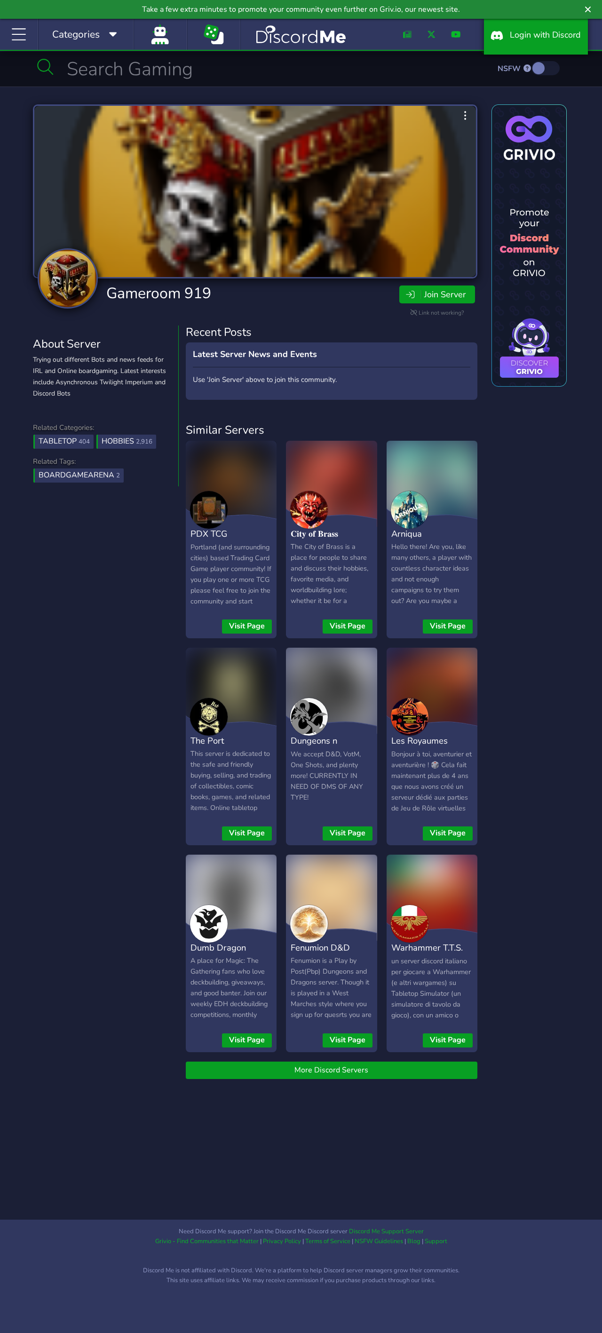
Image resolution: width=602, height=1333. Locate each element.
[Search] (45, 66)
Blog (413, 1241)
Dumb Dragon (218, 947)
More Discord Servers (331, 1070)
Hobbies (127, 441)
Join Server (445, 294)
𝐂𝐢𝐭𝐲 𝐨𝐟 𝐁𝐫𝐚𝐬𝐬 (314, 534)
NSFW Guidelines (379, 1241)
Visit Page (247, 626)
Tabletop (64, 441)
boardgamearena (79, 475)
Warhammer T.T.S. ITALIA (427, 954)
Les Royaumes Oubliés (419, 747)
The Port (207, 740)
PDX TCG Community (212, 540)
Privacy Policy (282, 1241)
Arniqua (406, 534)
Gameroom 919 (158, 293)
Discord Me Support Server (386, 1231)
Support (436, 1241)
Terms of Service (327, 1241)
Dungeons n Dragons (314, 747)
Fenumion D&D (320, 947)
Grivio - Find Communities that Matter (207, 1241)
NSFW (510, 68)
